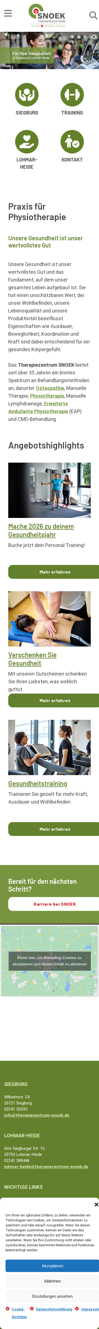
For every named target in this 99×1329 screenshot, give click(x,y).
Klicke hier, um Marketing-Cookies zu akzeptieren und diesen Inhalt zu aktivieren (49, 960)
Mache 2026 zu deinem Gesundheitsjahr (41, 530)
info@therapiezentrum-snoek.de (36, 1115)
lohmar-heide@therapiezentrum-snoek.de (46, 1166)
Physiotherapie (47, 396)
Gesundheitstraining (37, 783)
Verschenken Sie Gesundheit (32, 659)
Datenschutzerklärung (54, 1309)
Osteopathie (50, 388)
